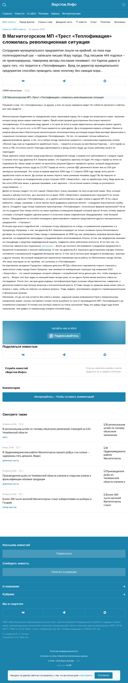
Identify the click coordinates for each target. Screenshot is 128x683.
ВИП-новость (9, 22)
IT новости (81, 22)
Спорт (94, 22)
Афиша (55, 13)
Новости (20, 13)
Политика (105, 22)
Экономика (119, 22)
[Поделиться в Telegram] (64, 81)
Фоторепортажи (71, 13)
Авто (4, 437)
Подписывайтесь (66, 335)
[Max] (104, 612)
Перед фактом (27, 22)
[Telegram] (64, 612)
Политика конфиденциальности (64, 651)
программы (47, 246)
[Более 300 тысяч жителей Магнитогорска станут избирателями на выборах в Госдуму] (115, 501)
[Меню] (124, 4)
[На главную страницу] (64, 5)
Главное (7, 13)
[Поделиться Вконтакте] (23, 81)
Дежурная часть (64, 22)
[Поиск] (4, 5)
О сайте (31, 13)
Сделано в (64, 665)
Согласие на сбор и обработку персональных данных (64, 656)
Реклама (44, 13)
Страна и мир (45, 22)
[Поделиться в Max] (104, 81)
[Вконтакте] (23, 612)
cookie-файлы (85, 675)
